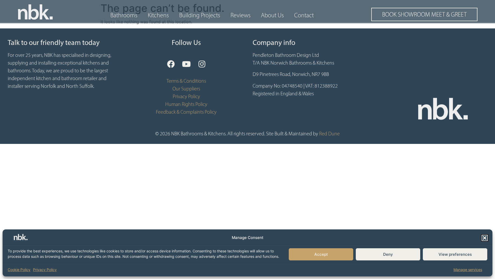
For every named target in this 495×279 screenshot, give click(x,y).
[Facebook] (171, 64)
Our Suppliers (186, 89)
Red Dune (329, 133)
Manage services (467, 269)
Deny (388, 254)
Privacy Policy (45, 269)
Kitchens (158, 15)
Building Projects (199, 15)
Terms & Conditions (186, 81)
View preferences (455, 254)
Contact (304, 15)
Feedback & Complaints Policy (186, 112)
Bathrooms (123, 15)
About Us (272, 15)
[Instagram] (202, 64)
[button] (484, 238)
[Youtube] (186, 64)
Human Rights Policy (186, 104)
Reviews (240, 15)
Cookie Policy (19, 269)
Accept (321, 254)
